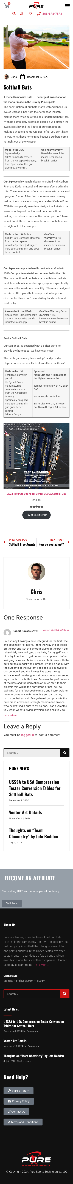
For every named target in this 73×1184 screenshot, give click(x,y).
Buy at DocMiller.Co (36, 515)
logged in (27, 735)
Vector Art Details (25, 812)
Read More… (41, 964)
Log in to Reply (10, 715)
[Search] (64, 753)
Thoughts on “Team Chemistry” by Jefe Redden (33, 833)
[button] (67, 6)
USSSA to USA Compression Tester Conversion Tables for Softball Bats (35, 787)
